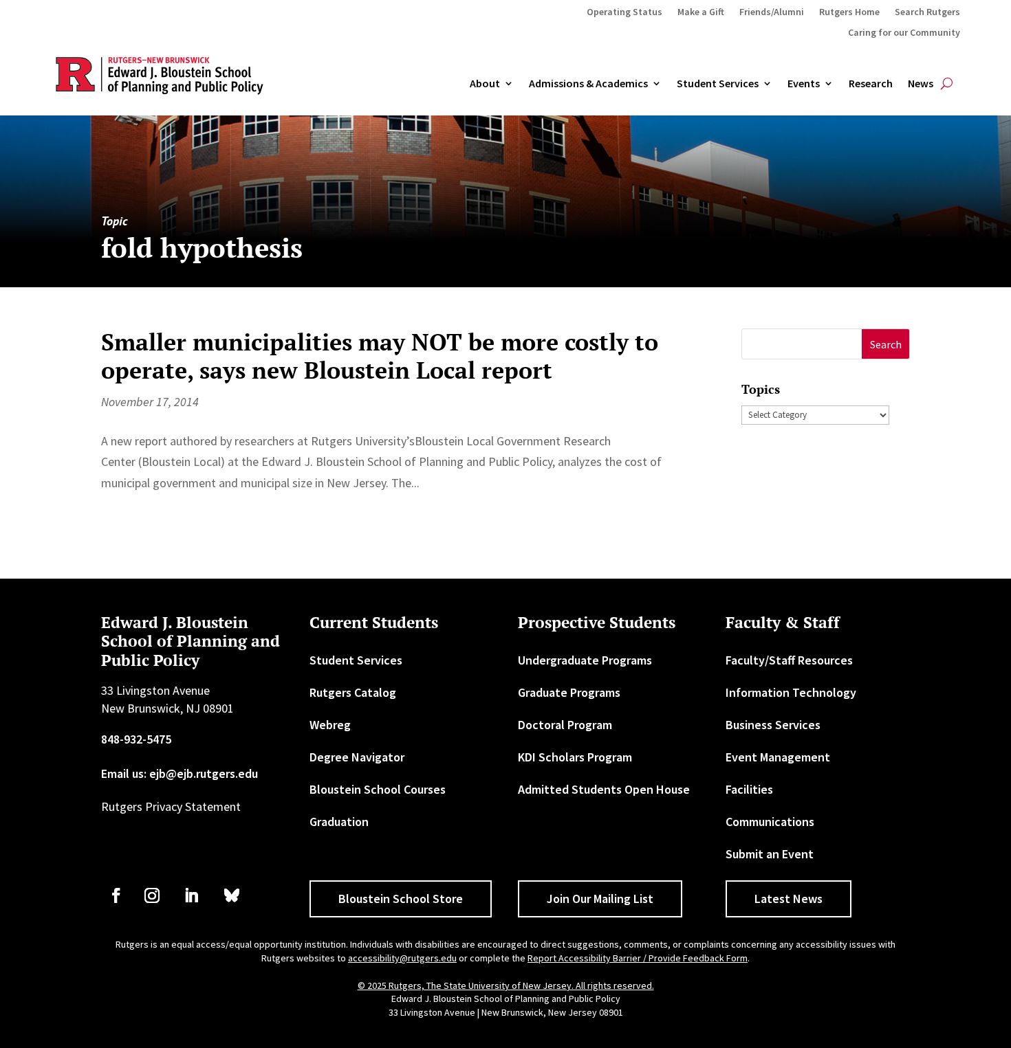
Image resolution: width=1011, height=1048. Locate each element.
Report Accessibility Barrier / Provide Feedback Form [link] (638, 958)
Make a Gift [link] (700, 12)
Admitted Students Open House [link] (604, 789)
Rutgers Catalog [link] (352, 692)
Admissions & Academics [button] (588, 84)
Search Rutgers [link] (927, 12)
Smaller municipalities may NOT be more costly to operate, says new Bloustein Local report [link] (379, 356)
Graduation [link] (339, 821)
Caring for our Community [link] (904, 32)
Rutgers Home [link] (849, 12)
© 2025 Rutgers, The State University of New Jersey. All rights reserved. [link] (506, 985)
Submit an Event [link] (770, 854)
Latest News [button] (788, 898)
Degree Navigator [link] (356, 757)
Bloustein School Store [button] (400, 898)
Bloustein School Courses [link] (377, 789)
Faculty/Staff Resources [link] (789, 660)
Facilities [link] (749, 789)
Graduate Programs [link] (569, 692)
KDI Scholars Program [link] (575, 757)
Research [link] (871, 84)
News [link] (920, 84)
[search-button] (947, 84)
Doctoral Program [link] (565, 725)
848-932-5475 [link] (136, 739)
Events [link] (803, 84)
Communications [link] (770, 821)
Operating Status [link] (624, 12)
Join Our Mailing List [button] (600, 898)
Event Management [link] (778, 757)
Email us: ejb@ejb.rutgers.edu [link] (179, 773)
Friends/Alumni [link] (771, 12)
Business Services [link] (773, 725)
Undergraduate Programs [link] (585, 660)
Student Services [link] (718, 84)
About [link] (485, 84)
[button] (885, 344)
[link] (116, 895)
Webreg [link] (330, 725)
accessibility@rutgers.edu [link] (402, 958)
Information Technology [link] (791, 692)
